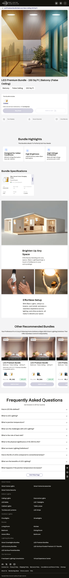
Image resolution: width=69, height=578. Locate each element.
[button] (56, 3)
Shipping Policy (24, 567)
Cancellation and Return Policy (50, 567)
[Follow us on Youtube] (14, 564)
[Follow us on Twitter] (6, 564)
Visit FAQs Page (34, 475)
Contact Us (4, 567)
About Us (4, 571)
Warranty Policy (34, 567)
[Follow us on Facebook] (2, 564)
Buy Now (18, 110)
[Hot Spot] (15, 223)
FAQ (31, 571)
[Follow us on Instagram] (10, 564)
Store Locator (24, 571)
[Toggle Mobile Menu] (65, 3)
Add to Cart (15, 384)
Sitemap (63, 567)
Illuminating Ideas (13, 571)
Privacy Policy (14, 567)
